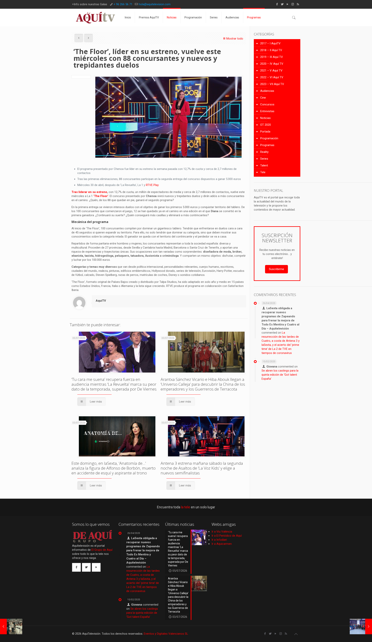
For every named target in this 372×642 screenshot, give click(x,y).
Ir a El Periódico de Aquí (227, 535)
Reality (264, 152)
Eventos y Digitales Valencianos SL (166, 633)
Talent (264, 165)
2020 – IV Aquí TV (271, 63)
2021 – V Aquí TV (271, 70)
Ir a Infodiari (219, 539)
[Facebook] (277, 4)
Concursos (267, 104)
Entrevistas (267, 111)
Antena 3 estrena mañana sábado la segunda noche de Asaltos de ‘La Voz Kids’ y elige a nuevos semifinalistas (202, 468)
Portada (265, 131)
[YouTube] (287, 4)
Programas (267, 145)
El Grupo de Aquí (101, 550)
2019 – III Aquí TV (271, 57)
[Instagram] (293, 4)
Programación (269, 138)
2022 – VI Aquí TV (271, 77)
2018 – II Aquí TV (271, 50)
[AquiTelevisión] (95, 17)
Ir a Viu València (222, 531)
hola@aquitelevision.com (154, 4)
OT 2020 (265, 125)
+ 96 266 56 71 (123, 4)
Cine (263, 97)
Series (264, 158)
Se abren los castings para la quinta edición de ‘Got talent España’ (280, 374)
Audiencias (267, 91)
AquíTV (101, 300)
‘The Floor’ (100, 196)
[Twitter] (282, 4)
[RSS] (298, 4)
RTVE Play (152, 185)
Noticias (265, 118)
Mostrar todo (234, 38)
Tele (262, 172)
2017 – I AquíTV (270, 43)
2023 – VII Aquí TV (272, 84)
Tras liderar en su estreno (89, 192)
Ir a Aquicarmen (222, 544)
